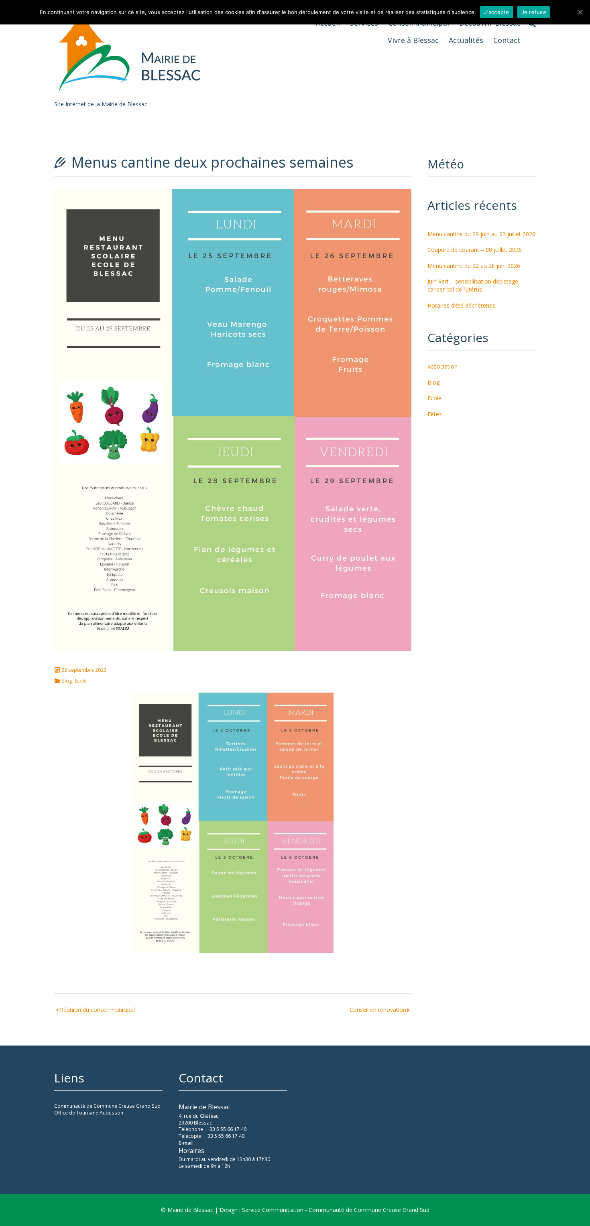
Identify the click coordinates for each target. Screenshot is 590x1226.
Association (442, 366)
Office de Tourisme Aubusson (88, 1112)
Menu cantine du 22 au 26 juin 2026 (473, 266)
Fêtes (434, 414)
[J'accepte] (580, 12)
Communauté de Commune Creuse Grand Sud (107, 1105)
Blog (66, 681)
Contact (507, 40)
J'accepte (496, 12)
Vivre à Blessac (413, 40)
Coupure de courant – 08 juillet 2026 (474, 249)
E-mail (186, 1142)
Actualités (466, 40)
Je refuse (533, 12)
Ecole (81, 681)
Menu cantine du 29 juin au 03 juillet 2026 (481, 234)
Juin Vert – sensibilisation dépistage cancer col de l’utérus (472, 285)
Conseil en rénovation (378, 1009)
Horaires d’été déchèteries (461, 305)
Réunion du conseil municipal (97, 1009)
